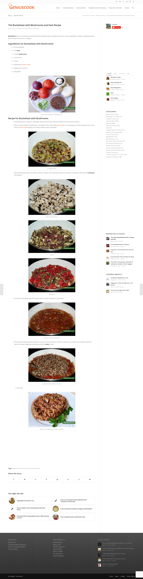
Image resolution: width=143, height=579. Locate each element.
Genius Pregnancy (59, 547)
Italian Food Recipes (112, 132)
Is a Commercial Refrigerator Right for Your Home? (117, 543)
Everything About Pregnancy (17, 545)
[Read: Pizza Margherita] (108, 89)
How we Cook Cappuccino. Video (120, 290)
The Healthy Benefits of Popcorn (120, 244)
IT (123, 1)
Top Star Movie (57, 554)
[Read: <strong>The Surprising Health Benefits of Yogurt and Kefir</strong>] (108, 238)
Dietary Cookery (22, 28)
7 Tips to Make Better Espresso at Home (113, 553)
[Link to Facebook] (133, 1)
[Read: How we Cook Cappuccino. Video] (108, 291)
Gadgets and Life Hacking (114, 130)
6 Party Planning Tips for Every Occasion (114, 559)
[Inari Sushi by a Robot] (141, 289)
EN (116, 1)
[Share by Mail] (89, 479)
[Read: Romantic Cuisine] (108, 78)
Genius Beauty (57, 542)
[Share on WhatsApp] (35, 479)
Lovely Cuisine (110, 134)
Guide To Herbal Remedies (16, 547)
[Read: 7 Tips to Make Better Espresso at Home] (99, 555)
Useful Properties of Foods (114, 154)
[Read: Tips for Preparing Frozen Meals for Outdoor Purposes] (99, 549)
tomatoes (37, 468)
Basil (112, 93)
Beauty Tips (12, 542)
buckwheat (15, 468)
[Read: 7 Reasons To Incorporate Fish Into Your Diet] (108, 251)
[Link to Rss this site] (126, 1)
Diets (107, 128)
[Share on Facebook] (13, 479)
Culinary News (110, 121)
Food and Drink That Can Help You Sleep (122, 257)
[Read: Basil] (108, 94)
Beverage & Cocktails (112, 116)
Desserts (109, 123)
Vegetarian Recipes (112, 157)
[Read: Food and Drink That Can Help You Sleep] (108, 258)
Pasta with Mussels (116, 82)
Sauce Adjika (114, 98)
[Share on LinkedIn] (57, 479)
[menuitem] (116, 1)
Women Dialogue (58, 556)
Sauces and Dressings (113, 148)
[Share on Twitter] (24, 479)
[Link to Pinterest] (130, 1)
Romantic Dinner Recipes (114, 141)
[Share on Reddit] (79, 479)
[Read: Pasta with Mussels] (108, 83)
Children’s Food (111, 119)
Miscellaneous (110, 139)
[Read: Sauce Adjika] (108, 99)
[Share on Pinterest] (46, 479)
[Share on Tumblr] (68, 479)
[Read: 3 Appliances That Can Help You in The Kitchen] (108, 284)
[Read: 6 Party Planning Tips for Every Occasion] (99, 560)
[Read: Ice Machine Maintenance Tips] (108, 279)
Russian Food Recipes (33, 28)
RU (120, 1)
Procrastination (13, 549)
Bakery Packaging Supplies (110, 564)
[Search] (133, 7)
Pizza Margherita (116, 87)
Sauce (32, 468)
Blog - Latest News (15, 15)
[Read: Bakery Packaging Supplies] (99, 565)
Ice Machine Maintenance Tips (119, 278)
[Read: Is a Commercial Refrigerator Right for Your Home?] (99, 544)
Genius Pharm (57, 549)
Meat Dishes (110, 137)
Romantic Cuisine (116, 77)
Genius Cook (57, 545)
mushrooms (26, 468)
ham (20, 468)
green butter (27, 64)
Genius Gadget (58, 551)
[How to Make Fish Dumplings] (1, 289)
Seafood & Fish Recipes (113, 150)
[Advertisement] (51, 32)
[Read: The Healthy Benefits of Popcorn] (108, 246)
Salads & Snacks (111, 146)
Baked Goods (110, 114)
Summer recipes (111, 152)
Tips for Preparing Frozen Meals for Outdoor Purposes (118, 548)
